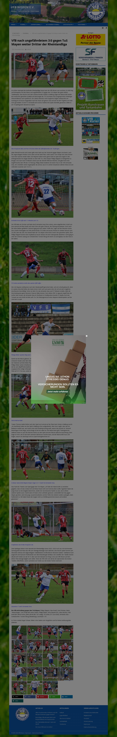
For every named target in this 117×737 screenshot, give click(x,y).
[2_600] (58, 403)
